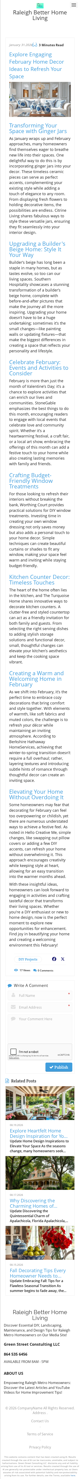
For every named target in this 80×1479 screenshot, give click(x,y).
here (73, 1475)
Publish (61, 1067)
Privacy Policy (40, 1447)
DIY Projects (28, 959)
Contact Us (40, 1421)
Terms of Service (40, 1434)
